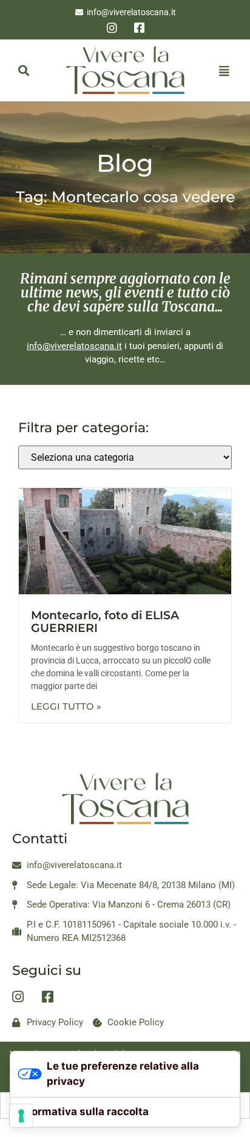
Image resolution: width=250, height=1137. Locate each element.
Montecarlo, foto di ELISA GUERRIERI (105, 621)
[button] (23, 71)
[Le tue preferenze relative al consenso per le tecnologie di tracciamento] (21, 1115)
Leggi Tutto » (66, 706)
